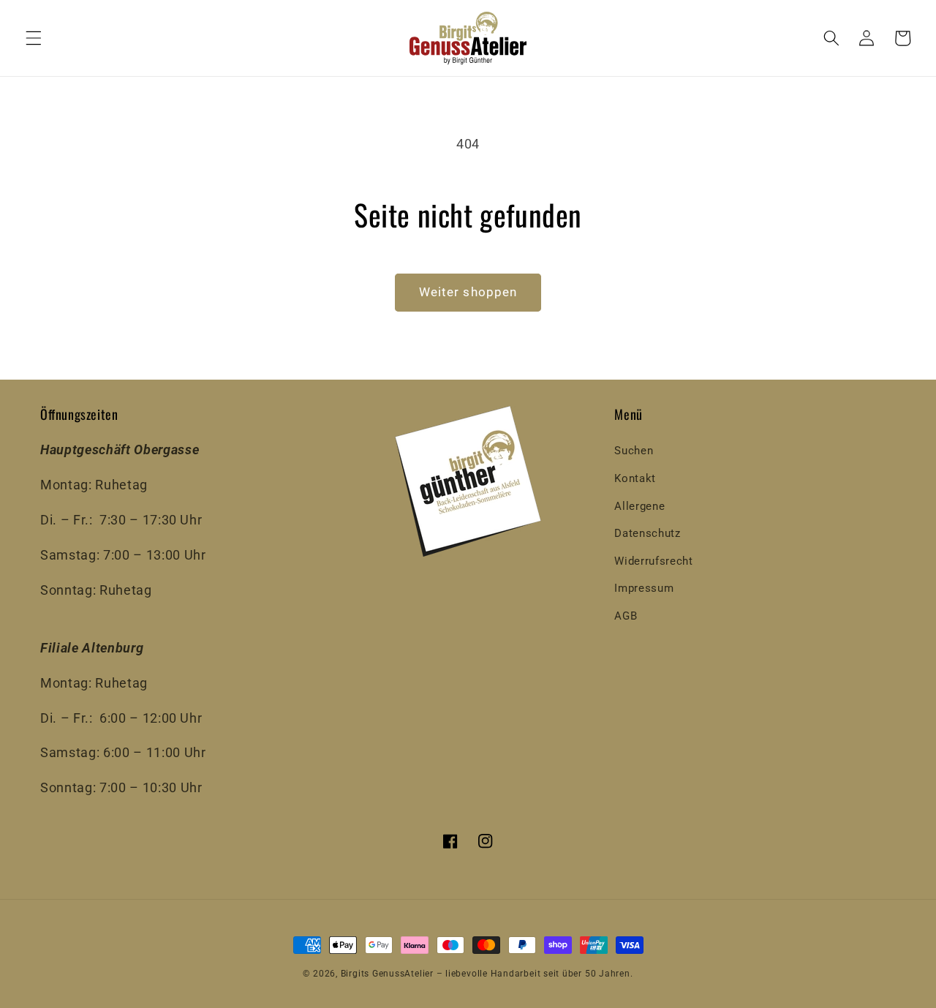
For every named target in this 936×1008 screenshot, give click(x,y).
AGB (625, 616)
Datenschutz (647, 533)
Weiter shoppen (468, 292)
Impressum (643, 588)
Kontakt (635, 478)
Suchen (633, 450)
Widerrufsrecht (653, 561)
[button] (33, 38)
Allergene (639, 506)
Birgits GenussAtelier (387, 973)
